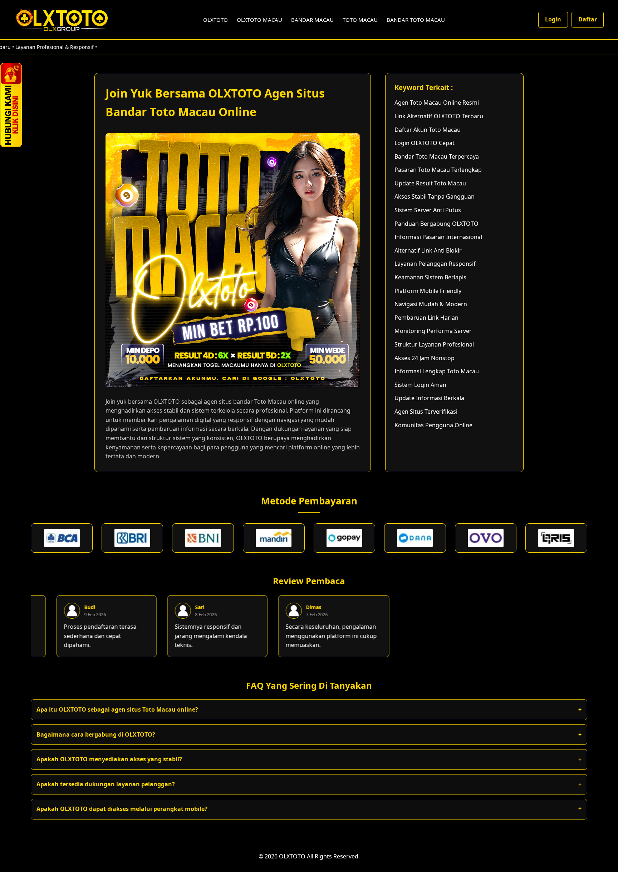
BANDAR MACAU (312, 19)
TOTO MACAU (360, 19)
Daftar (587, 19)
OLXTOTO (215, 19)
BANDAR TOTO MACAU (416, 19)
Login (553, 19)
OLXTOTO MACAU (259, 19)
